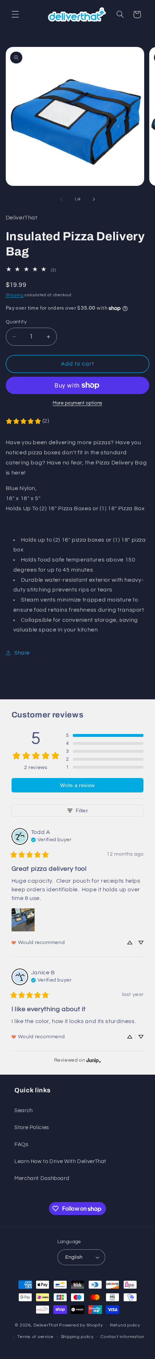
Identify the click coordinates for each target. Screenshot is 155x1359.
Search (23, 1110)
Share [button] (22, 653)
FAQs (21, 1144)
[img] (51, 839)
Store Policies (31, 1127)
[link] (27, 421)
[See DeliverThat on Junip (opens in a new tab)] (94, 1060)
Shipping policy (77, 1337)
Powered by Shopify (81, 1325)
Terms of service (35, 1337)
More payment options (77, 403)
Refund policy (125, 1325)
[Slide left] (61, 199)
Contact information (123, 1337)
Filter (82, 810)
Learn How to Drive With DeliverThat (60, 1161)
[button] (15, 14)
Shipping (15, 295)
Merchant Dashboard (41, 1178)
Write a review (77, 785)
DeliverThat (46, 1325)
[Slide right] (94, 199)
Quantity (16, 321)
